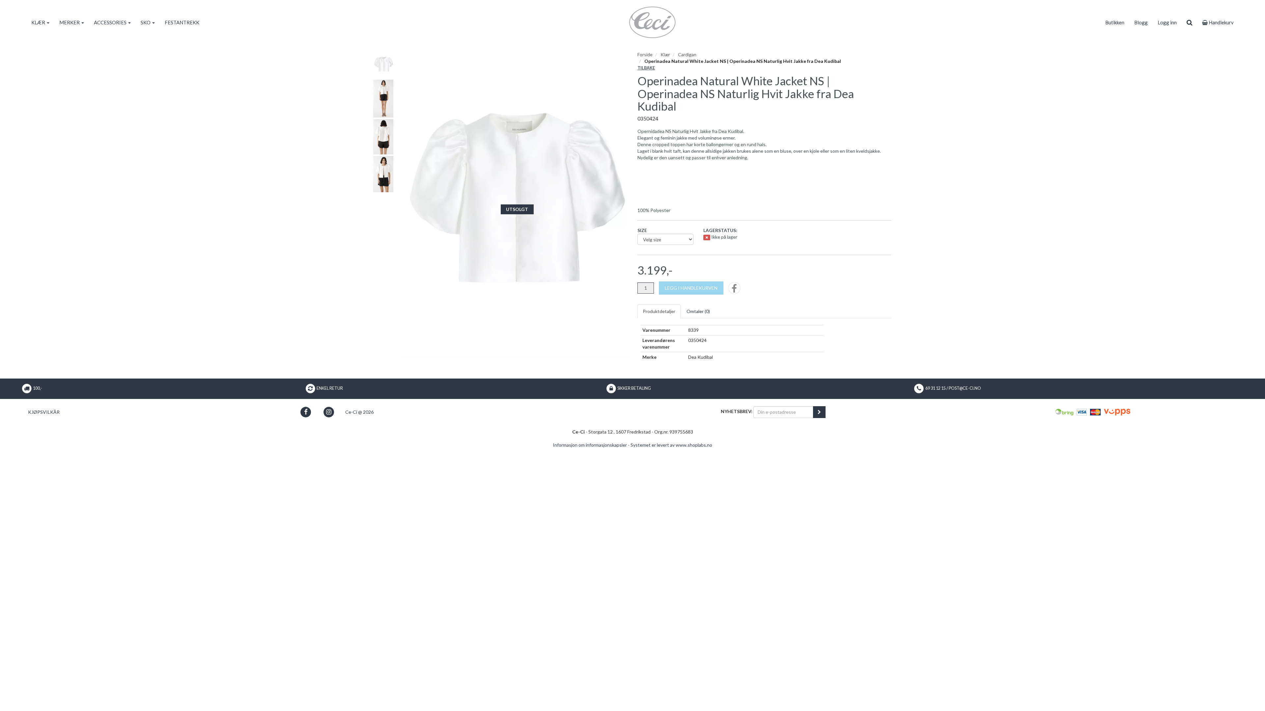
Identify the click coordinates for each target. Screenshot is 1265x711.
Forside (645, 54)
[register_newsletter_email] (819, 412)
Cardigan (687, 54)
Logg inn (1167, 22)
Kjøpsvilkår (44, 412)
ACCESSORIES (110, 22)
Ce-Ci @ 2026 (359, 412)
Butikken (1114, 22)
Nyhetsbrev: (736, 411)
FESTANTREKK (182, 22)
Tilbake (646, 68)
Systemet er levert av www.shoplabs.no (671, 445)
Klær (665, 54)
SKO (146, 22)
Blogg (1141, 22)
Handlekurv (1221, 22)
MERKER (70, 22)
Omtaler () (698, 311)
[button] (306, 412)
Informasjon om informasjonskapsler (590, 445)
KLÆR (38, 22)
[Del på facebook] (734, 290)
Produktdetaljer (659, 311)
